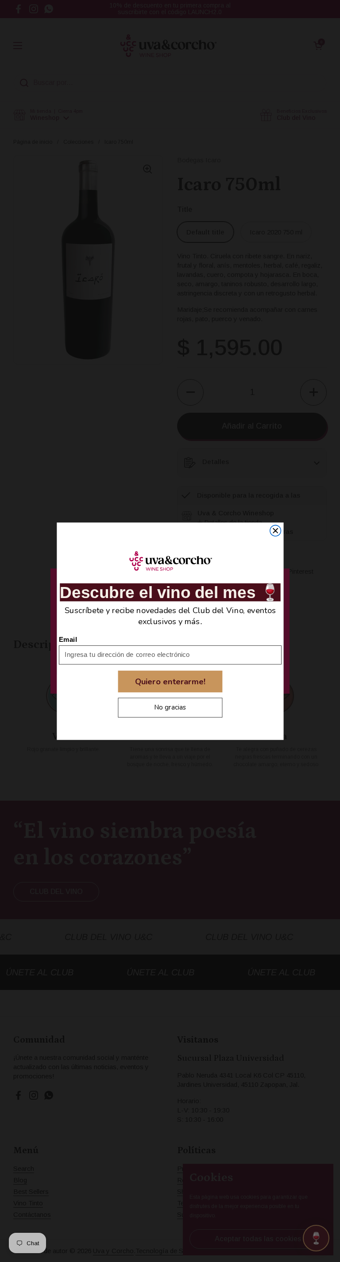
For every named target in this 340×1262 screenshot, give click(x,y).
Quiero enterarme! (170, 681)
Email (68, 639)
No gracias (170, 707)
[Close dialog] (275, 530)
